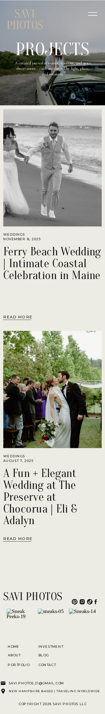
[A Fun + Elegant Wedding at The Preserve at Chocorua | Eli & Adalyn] (52, 389)
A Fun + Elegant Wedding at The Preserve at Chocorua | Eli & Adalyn (40, 496)
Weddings (14, 234)
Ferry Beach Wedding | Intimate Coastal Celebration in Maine (52, 263)
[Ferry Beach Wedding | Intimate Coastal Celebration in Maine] (52, 168)
